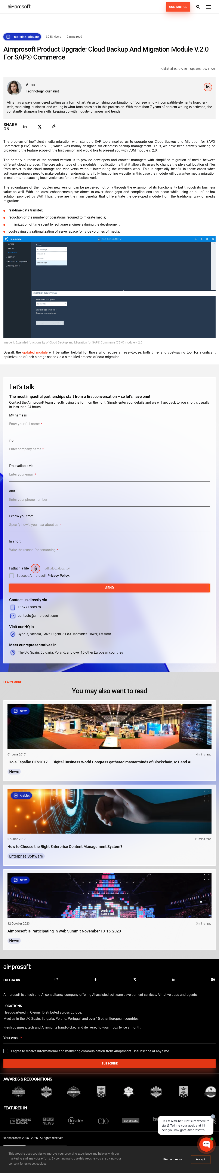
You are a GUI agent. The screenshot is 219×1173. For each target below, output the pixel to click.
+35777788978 (29, 607)
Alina (30, 84)
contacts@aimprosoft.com (38, 616)
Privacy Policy (58, 576)
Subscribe (110, 1063)
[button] (208, 7)
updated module (34, 352)
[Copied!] (54, 127)
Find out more (172, 1159)
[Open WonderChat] (206, 1144)
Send (109, 588)
